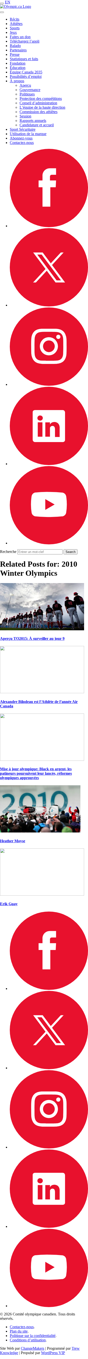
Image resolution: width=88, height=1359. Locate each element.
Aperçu (25, 85)
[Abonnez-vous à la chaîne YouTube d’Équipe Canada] (49, 543)
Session (25, 116)
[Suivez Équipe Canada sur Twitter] (49, 305)
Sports (15, 28)
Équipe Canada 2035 (26, 72)
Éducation (17, 68)
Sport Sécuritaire (22, 129)
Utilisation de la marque (28, 134)
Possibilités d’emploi (26, 76)
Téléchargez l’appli (24, 41)
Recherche (8, 552)
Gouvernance (30, 90)
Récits (14, 19)
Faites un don (20, 37)
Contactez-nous (22, 143)
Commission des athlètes (38, 112)
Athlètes (16, 24)
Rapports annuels (33, 120)
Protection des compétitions (41, 98)
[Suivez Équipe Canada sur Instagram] (49, 384)
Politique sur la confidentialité (32, 1336)
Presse (15, 54)
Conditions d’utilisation (28, 1340)
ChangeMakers (32, 1348)
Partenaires (18, 50)
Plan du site (19, 1331)
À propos (17, 81)
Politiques (27, 94)
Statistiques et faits (24, 59)
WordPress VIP (53, 1353)
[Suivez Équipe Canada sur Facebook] (49, 226)
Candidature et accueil (37, 125)
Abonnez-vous (21, 138)
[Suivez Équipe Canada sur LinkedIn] (49, 464)
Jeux (13, 32)
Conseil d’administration (38, 103)
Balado (15, 46)
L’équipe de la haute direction (42, 107)
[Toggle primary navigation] (2, 3)
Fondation (17, 63)
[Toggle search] (2, 12)
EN (7, 2)
